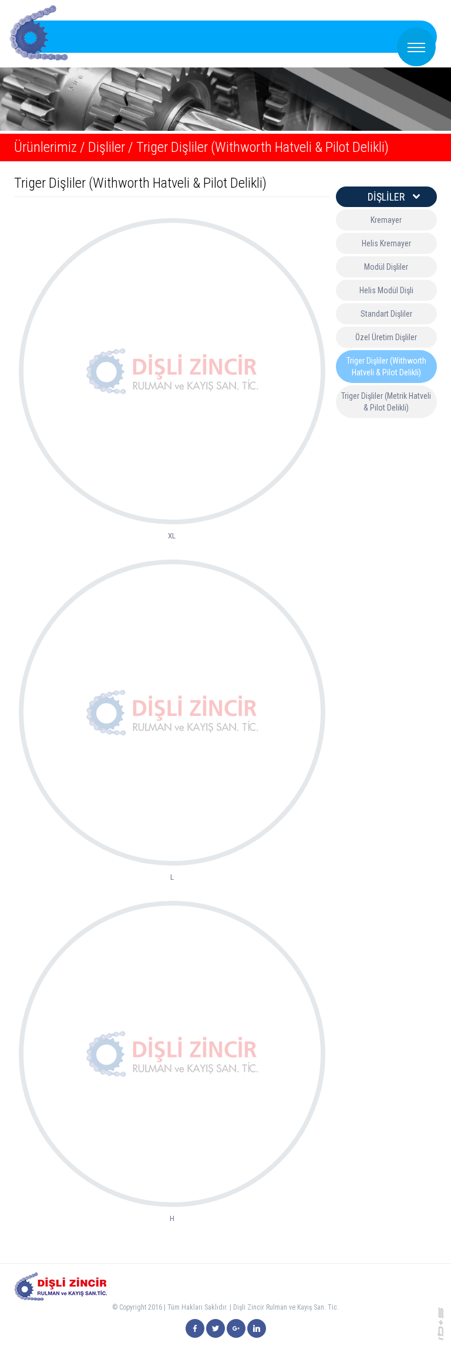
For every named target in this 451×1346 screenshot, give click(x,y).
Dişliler (106, 147)
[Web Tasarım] (440, 1323)
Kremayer (386, 220)
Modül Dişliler (386, 267)
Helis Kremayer (386, 243)
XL (172, 535)
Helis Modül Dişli (386, 290)
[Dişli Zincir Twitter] (215, 1328)
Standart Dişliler (386, 313)
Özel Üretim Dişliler (386, 337)
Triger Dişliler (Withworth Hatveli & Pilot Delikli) (262, 147)
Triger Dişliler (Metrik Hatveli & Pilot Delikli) (386, 401)
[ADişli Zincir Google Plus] (236, 1328)
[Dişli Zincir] (195, 1328)
